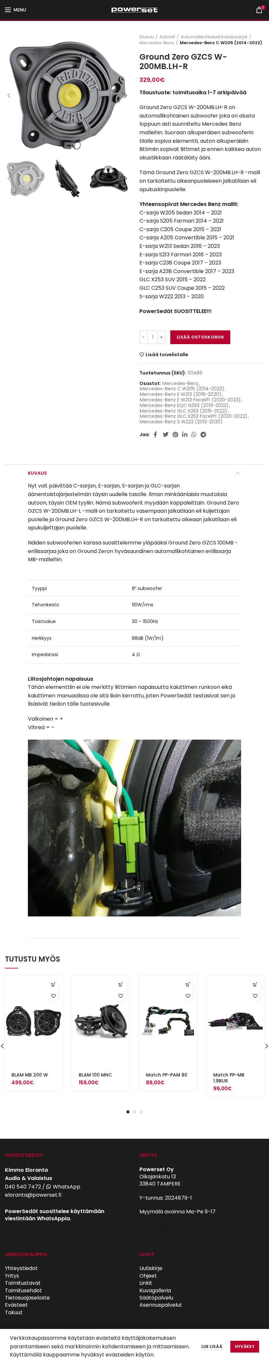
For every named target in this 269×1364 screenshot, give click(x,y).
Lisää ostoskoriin (200, 337)
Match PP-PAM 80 (166, 1075)
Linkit (145, 1283)
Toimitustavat (23, 1283)
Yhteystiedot (21, 1268)
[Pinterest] (175, 434)
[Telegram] (203, 434)
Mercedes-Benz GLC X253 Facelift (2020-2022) (193, 416)
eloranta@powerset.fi (33, 1195)
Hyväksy (245, 1346)
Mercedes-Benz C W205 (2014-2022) (221, 43)
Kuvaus (37, 473)
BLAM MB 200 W (29, 1075)
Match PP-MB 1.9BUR (228, 1078)
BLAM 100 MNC (95, 1075)
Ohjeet (148, 1276)
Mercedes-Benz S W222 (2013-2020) (181, 422)
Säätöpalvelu (156, 1297)
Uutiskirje (150, 1268)
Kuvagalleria (155, 1290)
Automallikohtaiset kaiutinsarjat (214, 37)
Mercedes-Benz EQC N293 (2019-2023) (184, 405)
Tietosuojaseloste (27, 1297)
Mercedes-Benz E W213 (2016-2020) (180, 394)
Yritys (12, 1276)
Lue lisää (211, 1346)
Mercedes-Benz (156, 43)
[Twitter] (166, 434)
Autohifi (167, 37)
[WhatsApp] (193, 434)
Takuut (14, 1312)
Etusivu (146, 37)
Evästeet (16, 1305)
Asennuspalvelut (160, 1305)
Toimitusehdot (23, 1290)
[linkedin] (184, 434)
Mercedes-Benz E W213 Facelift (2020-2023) (190, 400)
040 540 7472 (23, 1186)
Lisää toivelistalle (167, 354)
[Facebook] (156, 434)
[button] (53, 984)
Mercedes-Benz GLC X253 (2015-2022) (183, 411)
